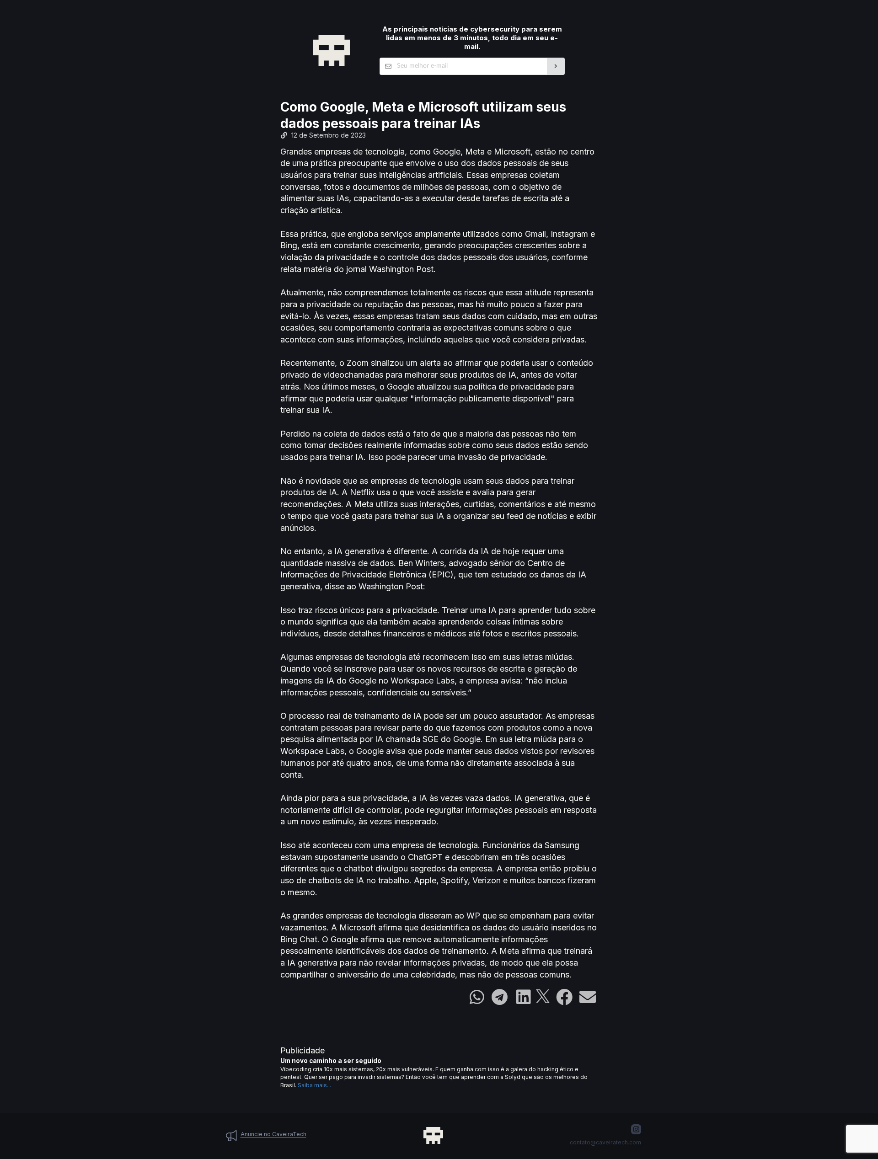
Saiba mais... (314, 1085)
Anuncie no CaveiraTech (273, 1134)
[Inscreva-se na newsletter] (556, 66)
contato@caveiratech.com (605, 1142)
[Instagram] (636, 1129)
